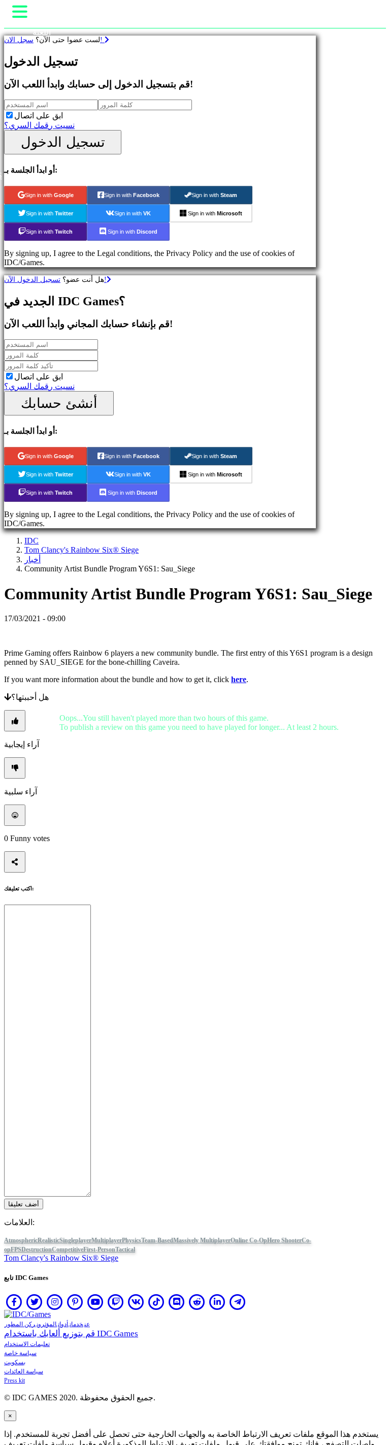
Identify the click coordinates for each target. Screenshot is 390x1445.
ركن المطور (20, 1324)
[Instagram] (55, 1302)
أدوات (63, 1324)
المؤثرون (47, 1324)
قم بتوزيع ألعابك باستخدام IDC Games (71, 1333)
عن (87, 1324)
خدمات (76, 1324)
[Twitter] (34, 1302)
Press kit (14, 1380)
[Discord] (177, 1302)
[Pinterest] (75, 1302)
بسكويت (14, 1362)
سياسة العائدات (23, 1371)
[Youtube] (95, 1302)
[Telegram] (238, 1302)
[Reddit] (197, 1302)
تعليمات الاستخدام (27, 1343)
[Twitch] (116, 1302)
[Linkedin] (217, 1302)
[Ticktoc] (156, 1302)
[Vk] (136, 1302)
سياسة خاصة (20, 1353)
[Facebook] (14, 1302)
